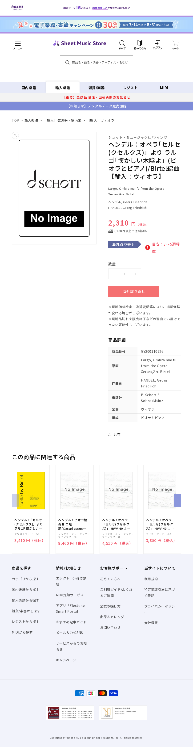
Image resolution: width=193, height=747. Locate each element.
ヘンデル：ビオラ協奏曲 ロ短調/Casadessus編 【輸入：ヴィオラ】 (72, 524)
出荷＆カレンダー (114, 616)
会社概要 (151, 622)
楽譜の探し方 (110, 606)
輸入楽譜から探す (25, 600)
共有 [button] (117, 434)
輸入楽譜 (62, 87)
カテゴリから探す (25, 578)
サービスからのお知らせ (71, 646)
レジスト (130, 87)
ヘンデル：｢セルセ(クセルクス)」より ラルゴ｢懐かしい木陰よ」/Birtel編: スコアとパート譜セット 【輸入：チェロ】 (29, 524)
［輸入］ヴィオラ (100, 120)
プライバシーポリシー (159, 609)
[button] (122, 43)
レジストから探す (25, 621)
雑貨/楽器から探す (26, 611)
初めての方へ (110, 578)
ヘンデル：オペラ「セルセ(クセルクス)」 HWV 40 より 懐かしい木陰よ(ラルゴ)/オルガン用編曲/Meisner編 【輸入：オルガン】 (160, 524)
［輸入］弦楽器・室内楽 (62, 120)
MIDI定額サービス (70, 594)
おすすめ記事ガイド (71, 622)
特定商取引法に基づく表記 (159, 592)
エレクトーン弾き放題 (71, 581)
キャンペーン (66, 660)
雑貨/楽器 (96, 87)
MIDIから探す (22, 632)
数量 (112, 263)
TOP (15, 120)
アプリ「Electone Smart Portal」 (70, 608)
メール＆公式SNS (69, 632)
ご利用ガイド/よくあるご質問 (116, 592)
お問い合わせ (110, 627)
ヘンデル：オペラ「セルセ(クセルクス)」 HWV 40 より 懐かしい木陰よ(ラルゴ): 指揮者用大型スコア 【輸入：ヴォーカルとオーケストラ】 (116, 524)
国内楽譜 (28, 87)
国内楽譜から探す (25, 589)
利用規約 (151, 578)
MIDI (164, 87)
